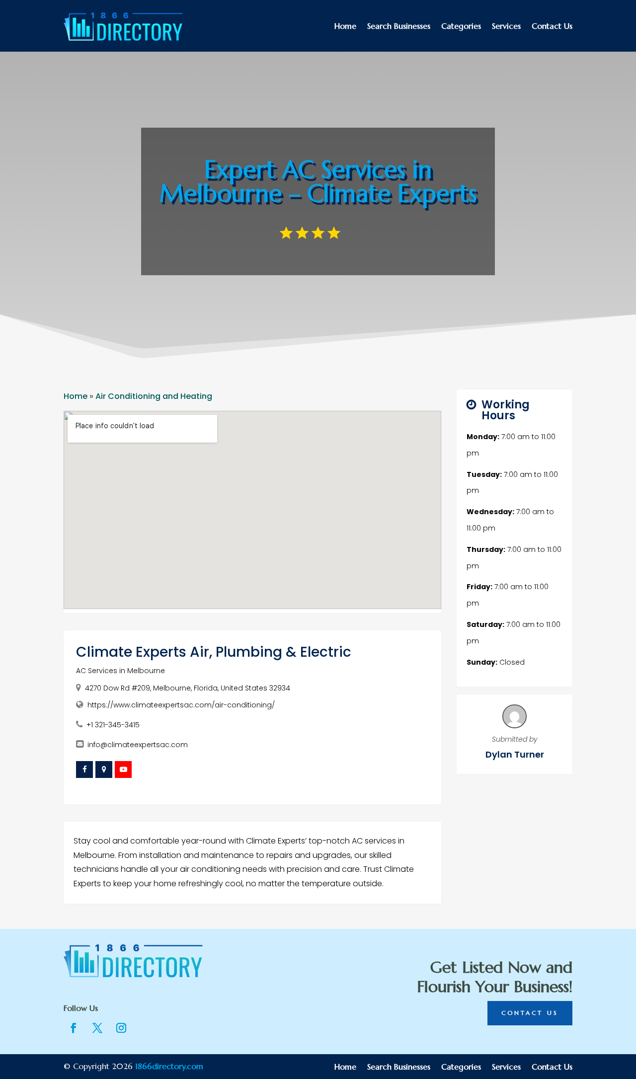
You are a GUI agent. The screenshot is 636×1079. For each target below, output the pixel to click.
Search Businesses (398, 26)
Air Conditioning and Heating (153, 396)
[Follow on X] (97, 1028)
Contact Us (552, 26)
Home (345, 26)
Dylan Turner (514, 754)
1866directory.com (169, 1066)
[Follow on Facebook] (73, 1028)
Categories (461, 26)
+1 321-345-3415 (113, 725)
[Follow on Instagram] (121, 1028)
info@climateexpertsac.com (137, 745)
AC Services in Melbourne (120, 671)
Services (506, 26)
